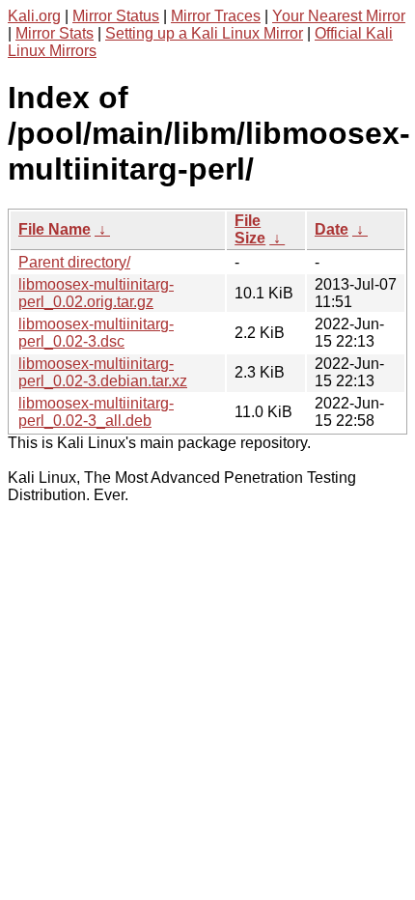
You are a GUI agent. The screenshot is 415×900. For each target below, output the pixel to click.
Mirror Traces (216, 16)
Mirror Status (115, 16)
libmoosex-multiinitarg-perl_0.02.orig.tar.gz (96, 293)
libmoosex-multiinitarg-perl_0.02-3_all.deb (96, 412)
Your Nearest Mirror (338, 16)
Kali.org (34, 16)
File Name (54, 229)
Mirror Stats (54, 33)
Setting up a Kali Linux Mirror (204, 33)
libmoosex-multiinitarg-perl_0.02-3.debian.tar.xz (102, 372)
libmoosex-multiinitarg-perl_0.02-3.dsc (96, 333)
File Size (250, 229)
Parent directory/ (74, 262)
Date (331, 229)
